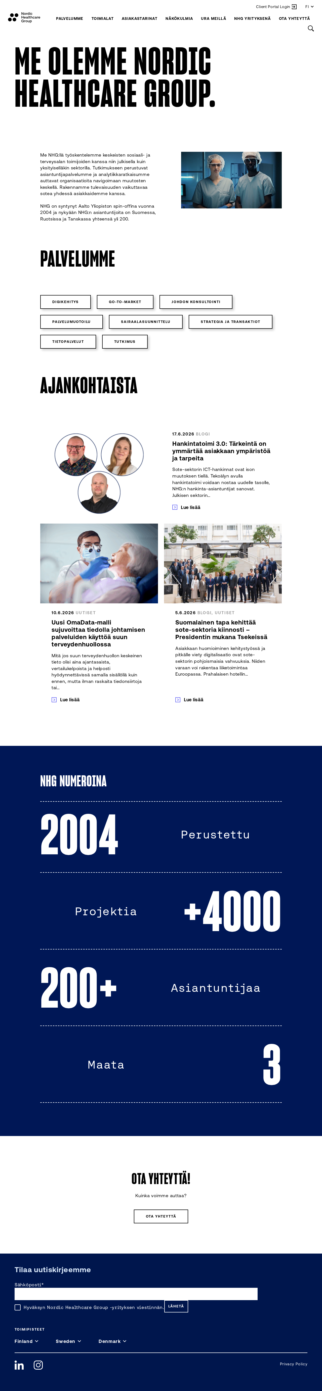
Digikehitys (65, 302)
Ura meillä (213, 18)
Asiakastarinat (139, 18)
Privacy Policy (293, 1364)
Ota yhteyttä (294, 18)
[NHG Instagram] (38, 1365)
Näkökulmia (179, 18)
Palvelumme (70, 18)
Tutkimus (125, 342)
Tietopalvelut (68, 342)
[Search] (311, 28)
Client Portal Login (273, 7)
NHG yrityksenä (252, 18)
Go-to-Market (125, 302)
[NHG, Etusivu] (24, 17)
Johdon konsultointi (196, 302)
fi (307, 7)
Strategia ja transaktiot (230, 322)
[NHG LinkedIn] (19, 1365)
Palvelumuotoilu (71, 322)
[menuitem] (70, 18)
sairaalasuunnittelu (146, 322)
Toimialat (103, 18)
